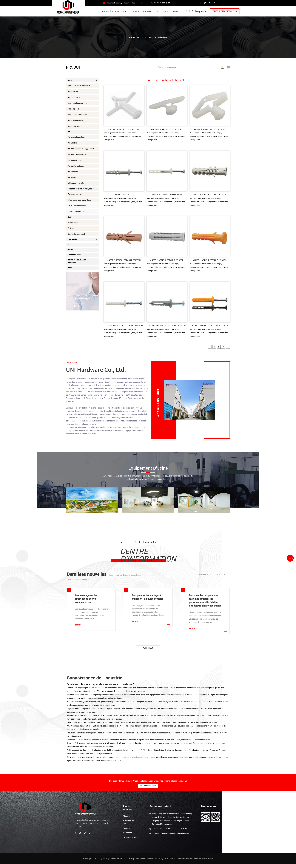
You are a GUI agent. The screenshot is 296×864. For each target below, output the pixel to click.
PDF (79, 306)
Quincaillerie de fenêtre (77, 234)
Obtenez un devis (222, 11)
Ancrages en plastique (94, 695)
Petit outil (71, 228)
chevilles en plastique (101, 740)
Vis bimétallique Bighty (77, 137)
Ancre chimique (74, 126)
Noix (69, 244)
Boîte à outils (73, 222)
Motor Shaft (207, 858)
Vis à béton (72, 143)
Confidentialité (181, 858)
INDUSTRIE (222, 574)
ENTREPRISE (205, 574)
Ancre (147, 37)
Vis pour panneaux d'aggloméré (81, 149)
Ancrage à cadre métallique (79, 86)
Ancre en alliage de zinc (77, 103)
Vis (69, 132)
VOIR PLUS (148, 648)
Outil (69, 217)
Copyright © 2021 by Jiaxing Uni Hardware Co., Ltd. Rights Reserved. (114, 858)
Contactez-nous (170, 11)
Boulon (70, 249)
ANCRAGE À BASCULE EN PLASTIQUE (124, 129)
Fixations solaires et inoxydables (81, 189)
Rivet (70, 268)
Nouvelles (147, 11)
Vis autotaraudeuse (76, 166)
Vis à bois (72, 177)
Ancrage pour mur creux (78, 115)
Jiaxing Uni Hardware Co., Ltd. (78, 379)
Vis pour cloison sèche (77, 154)
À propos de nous (120, 11)
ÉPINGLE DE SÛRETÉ (124, 195)
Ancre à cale (73, 91)
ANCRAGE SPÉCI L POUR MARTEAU (167, 195)
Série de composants (77, 206)
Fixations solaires (75, 194)
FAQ (157, 11)
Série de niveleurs (76, 211)
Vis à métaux (73, 172)
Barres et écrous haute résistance (77, 261)
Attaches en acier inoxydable (79, 200)
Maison (105, 11)
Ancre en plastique (75, 120)
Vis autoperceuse (75, 160)
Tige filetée (72, 239)
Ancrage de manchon (76, 97)
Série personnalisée (76, 183)
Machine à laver (74, 255)
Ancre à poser (73, 109)
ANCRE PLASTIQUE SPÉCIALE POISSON (209, 195)
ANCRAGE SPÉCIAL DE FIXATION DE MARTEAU (124, 326)
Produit (135, 11)
